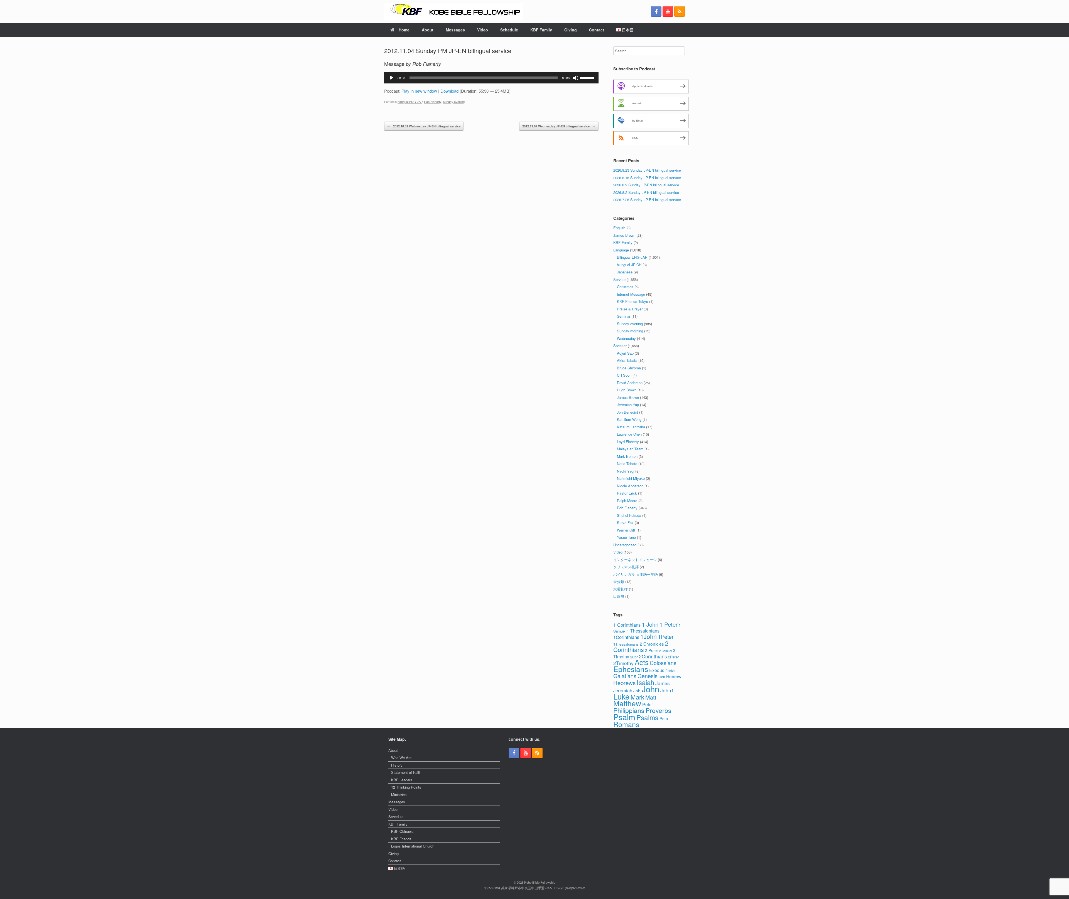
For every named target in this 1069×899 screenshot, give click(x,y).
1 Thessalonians (643, 631)
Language (621, 250)
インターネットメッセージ (635, 559)
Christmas (625, 286)
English (619, 227)
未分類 (618, 581)
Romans (626, 724)
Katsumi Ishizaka (631, 426)
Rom (663, 718)
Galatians (624, 676)
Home (404, 30)
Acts (642, 662)
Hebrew (673, 676)
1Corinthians (626, 637)
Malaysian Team (630, 448)
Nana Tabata (627, 463)
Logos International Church (412, 846)
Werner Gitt (626, 530)
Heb (662, 676)
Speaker (620, 345)
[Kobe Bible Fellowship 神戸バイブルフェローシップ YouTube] (668, 11)
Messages (455, 30)
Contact (596, 30)
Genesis (648, 676)
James (662, 683)
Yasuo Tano (626, 537)
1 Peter (668, 624)
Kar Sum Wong (629, 419)
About (427, 30)
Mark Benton (627, 456)
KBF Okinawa (402, 831)
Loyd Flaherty (628, 441)
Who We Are (401, 757)
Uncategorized (624, 544)
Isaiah (645, 682)
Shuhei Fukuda (629, 515)
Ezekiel (670, 670)
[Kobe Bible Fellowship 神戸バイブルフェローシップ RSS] (679, 11)
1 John (650, 624)
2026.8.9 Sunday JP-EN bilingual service (646, 184)
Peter (647, 704)
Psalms (647, 717)
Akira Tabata (627, 360)
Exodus (656, 670)
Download (449, 91)
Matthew (627, 703)
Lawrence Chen (629, 434)
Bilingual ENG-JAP (410, 101)
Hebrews (624, 682)
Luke (621, 696)
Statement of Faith (406, 772)
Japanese (624, 272)
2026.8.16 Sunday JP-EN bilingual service (647, 177)
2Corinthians (653, 656)
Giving (570, 30)
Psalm (624, 716)
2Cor (634, 657)
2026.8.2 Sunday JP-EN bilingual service (646, 192)
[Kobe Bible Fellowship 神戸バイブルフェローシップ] (453, 11)
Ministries (399, 794)
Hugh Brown (626, 389)
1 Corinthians (627, 624)
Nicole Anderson (630, 485)
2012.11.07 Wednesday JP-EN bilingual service (558, 126)
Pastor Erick (627, 493)
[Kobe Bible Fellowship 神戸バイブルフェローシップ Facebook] (656, 11)
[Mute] (575, 78)
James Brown (624, 235)
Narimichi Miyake (631, 478)
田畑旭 (618, 596)
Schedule (509, 30)
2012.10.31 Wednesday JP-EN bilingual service (423, 126)
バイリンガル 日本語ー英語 (635, 574)
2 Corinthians (640, 646)
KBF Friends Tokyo (632, 301)
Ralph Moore (627, 500)
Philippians (628, 710)
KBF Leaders (401, 779)
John (650, 689)
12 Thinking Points (406, 787)
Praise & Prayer (630, 309)
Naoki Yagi (625, 471)
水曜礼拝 (620, 589)
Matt (650, 697)
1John (648, 636)
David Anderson (630, 382)
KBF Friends (401, 838)
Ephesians (630, 669)
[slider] (588, 77)
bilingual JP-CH (629, 264)
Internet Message (631, 294)
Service (619, 279)
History (397, 765)
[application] (491, 77)
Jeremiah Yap (628, 404)
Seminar (623, 316)
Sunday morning (630, 331)
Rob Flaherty (432, 101)
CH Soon (624, 375)
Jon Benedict (627, 412)
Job (637, 690)
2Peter (673, 657)
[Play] (391, 78)
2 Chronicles (652, 644)
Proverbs (658, 710)
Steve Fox (625, 522)
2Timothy (623, 663)
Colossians (663, 663)
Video (482, 30)
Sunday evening (454, 101)
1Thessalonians (626, 644)
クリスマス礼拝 (626, 566)
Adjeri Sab (625, 353)
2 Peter (651, 650)
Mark (637, 696)
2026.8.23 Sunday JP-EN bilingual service (647, 170)
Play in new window (419, 91)
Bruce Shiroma (629, 368)
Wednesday (626, 338)
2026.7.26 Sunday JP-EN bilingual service (647, 199)
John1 (667, 690)
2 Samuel (665, 651)
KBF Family (541, 30)
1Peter (666, 637)
